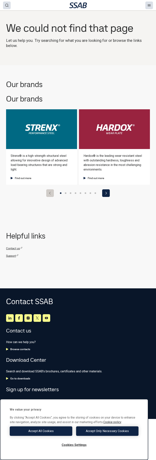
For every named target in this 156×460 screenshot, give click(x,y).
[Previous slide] (50, 193)
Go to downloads (20, 378)
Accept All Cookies (41, 431)
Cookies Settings (74, 445)
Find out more (23, 178)
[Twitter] (37, 318)
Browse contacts (20, 349)
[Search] (7, 5)
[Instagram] (28, 318)
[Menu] (149, 5)
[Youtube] (46, 318)
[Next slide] (106, 193)
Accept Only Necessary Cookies (107, 431)
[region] (74, 429)
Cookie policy (112, 422)
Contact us (13, 248)
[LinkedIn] (10, 318)
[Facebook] (19, 318)
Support (11, 256)
